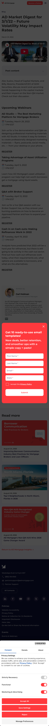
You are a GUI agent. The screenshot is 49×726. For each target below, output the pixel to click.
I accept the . (21, 384)
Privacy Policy (26, 384)
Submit (24, 392)
